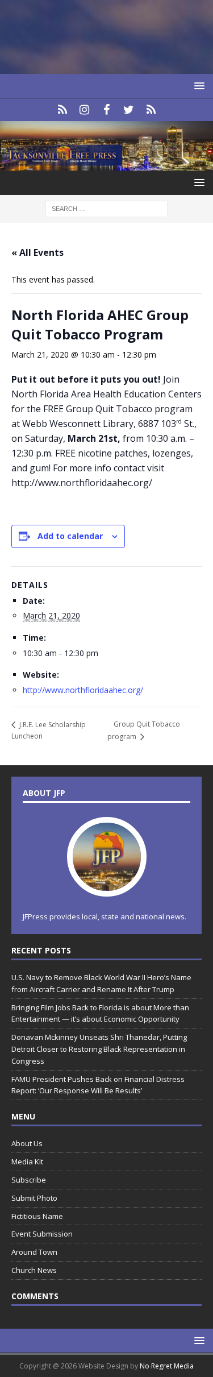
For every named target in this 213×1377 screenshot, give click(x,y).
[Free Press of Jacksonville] (106, 163)
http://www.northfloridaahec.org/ (83, 690)
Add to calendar (70, 535)
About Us (27, 1143)
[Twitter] (129, 109)
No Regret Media (167, 1366)
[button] (197, 85)
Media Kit (27, 1161)
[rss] (151, 109)
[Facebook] (106, 109)
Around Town (34, 1252)
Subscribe (28, 1180)
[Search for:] (106, 207)
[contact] (62, 109)
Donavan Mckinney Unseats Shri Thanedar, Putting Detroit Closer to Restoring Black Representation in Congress (99, 1049)
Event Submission (42, 1234)
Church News (34, 1270)
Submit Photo (34, 1198)
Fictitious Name (37, 1216)
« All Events (37, 252)
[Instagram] (84, 109)
